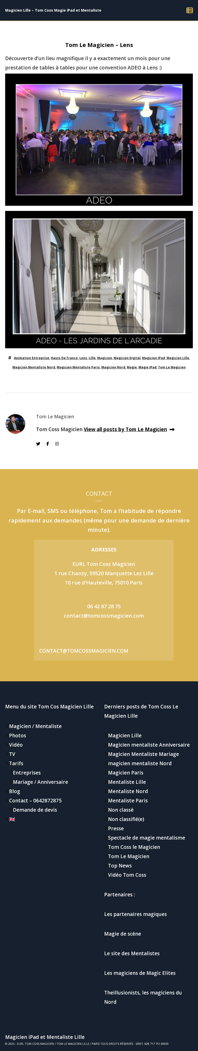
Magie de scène (122, 933)
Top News (120, 865)
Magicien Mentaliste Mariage (143, 754)
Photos (17, 735)
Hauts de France (64, 358)
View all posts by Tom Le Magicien (125, 429)
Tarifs (16, 763)
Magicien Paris (125, 772)
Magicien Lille (178, 358)
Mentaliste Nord (128, 791)
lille (92, 358)
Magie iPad (147, 367)
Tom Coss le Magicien (134, 847)
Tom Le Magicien (172, 367)
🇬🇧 (12, 819)
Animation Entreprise (31, 358)
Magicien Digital (127, 358)
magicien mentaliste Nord (33, 367)
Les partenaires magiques (135, 914)
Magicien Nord (113, 367)
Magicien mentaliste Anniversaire (149, 744)
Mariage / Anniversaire (40, 782)
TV (12, 754)
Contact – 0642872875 (35, 800)
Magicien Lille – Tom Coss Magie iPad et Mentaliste (53, 10)
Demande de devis (35, 810)
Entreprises (27, 772)
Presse (116, 828)
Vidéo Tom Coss (127, 875)
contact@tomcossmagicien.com (104, 615)
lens (83, 358)
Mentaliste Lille (127, 782)
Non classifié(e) (126, 819)
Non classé (121, 810)
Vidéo (16, 744)
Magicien (104, 358)
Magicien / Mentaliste (35, 726)
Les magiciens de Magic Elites (140, 973)
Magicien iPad (153, 358)
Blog (14, 791)
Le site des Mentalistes (132, 953)
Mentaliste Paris (128, 800)
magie (132, 367)
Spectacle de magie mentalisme (146, 837)
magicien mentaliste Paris (78, 367)
